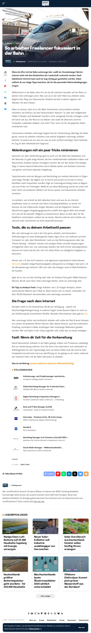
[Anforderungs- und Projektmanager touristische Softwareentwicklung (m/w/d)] (16, 378)
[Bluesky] (58, 613)
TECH (75, 532)
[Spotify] (45, 613)
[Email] (86, 474)
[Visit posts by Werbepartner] (8, 61)
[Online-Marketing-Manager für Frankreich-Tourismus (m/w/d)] (16, 388)
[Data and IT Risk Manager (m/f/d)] (16, 408)
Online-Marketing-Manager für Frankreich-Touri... (44, 386)
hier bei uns (39, 501)
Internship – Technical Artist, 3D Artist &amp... (43, 417)
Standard (27, 427)
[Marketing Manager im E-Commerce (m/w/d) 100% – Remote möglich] (16, 439)
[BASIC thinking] (45, 3)
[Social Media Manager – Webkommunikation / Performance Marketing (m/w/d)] (16, 449)
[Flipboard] (41, 613)
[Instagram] (35, 613)
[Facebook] (28, 613)
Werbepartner (21, 62)
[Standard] (16, 429)
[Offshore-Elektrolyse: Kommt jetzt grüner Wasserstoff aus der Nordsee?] (76, 564)
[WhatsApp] (51, 613)
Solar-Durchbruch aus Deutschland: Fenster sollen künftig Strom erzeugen (74, 543)
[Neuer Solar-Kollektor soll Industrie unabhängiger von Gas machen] (45, 526)
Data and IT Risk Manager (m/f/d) (37, 407)
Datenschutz (34, 629)
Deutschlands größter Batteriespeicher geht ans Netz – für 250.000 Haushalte (15, 580)
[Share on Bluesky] (5, 109)
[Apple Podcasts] (48, 613)
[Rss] (62, 613)
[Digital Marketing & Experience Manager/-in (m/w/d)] (16, 398)
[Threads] (55, 613)
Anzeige (9, 43)
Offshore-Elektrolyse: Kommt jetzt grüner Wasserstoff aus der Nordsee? (75, 580)
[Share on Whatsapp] (5, 92)
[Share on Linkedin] (5, 97)
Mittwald (16, 264)
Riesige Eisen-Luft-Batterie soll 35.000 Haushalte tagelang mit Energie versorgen (15, 543)
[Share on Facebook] (5, 80)
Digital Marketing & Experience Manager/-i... (42, 397)
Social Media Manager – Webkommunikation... (43, 447)
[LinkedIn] (38, 613)
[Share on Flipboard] (5, 86)
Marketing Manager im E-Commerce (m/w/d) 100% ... (46, 437)
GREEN (18, 43)
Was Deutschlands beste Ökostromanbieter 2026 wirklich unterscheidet (45, 580)
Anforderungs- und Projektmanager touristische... (44, 376)
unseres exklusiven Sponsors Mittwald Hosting (52, 363)
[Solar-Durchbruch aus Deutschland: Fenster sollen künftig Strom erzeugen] (76, 526)
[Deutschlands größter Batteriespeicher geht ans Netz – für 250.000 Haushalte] (15, 564)
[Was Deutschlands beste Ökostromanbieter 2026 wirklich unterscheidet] (45, 564)
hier (86, 313)
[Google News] (32, 613)
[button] (81, 627)
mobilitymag (25, 464)
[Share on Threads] (5, 103)
